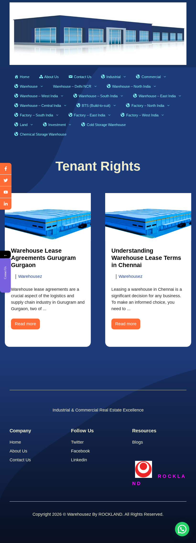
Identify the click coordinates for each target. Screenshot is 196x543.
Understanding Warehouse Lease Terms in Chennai (146, 257)
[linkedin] (5, 204)
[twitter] (5, 180)
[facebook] (5, 169)
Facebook (80, 451)
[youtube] (5, 192)
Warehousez (30, 276)
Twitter (77, 442)
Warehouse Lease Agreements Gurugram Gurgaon (43, 257)
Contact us (20, 459)
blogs (137, 442)
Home (15, 442)
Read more (25, 323)
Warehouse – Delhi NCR (72, 86)
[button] (182, 529)
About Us (18, 451)
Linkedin (79, 459)
